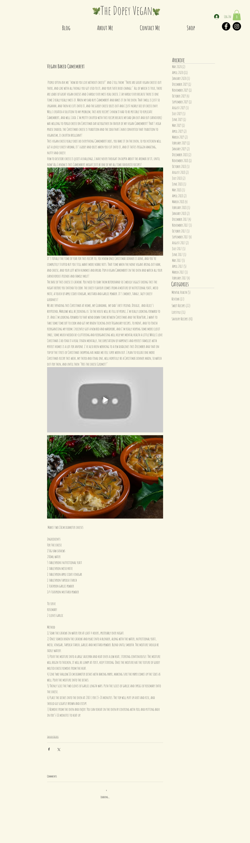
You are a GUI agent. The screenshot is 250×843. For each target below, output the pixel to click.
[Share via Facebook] (49, 749)
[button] (236, 15)
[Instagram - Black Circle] (237, 26)
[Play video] (105, 399)
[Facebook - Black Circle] (226, 26)
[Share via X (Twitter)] (58, 749)
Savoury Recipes (53, 736)
